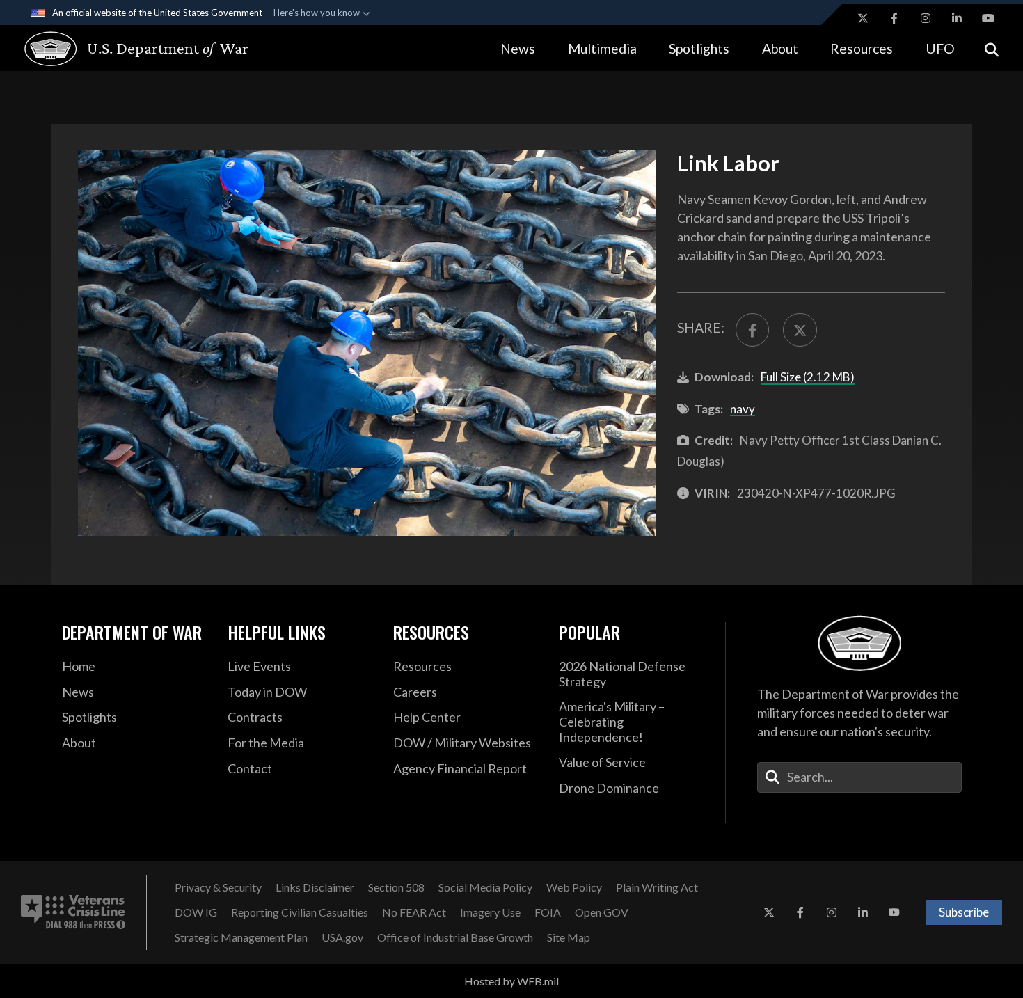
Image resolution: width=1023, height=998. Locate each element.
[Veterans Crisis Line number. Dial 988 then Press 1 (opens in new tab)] (73, 912)
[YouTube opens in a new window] (988, 18)
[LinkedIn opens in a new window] (956, 18)
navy (742, 409)
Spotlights (699, 48)
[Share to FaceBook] (752, 330)
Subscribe (964, 912)
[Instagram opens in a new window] (925, 18)
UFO (940, 48)
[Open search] (992, 48)
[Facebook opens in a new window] (894, 18)
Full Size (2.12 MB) (808, 377)
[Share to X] (799, 330)
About (780, 48)
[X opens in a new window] (862, 18)
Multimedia (602, 48)
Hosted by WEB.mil (511, 981)
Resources (861, 48)
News (517, 48)
